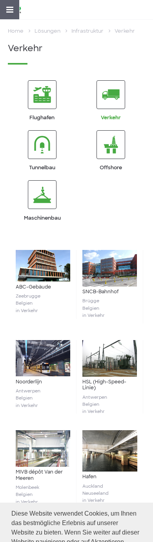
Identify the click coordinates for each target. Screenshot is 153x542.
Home (16, 31)
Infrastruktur (87, 31)
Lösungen (47, 31)
